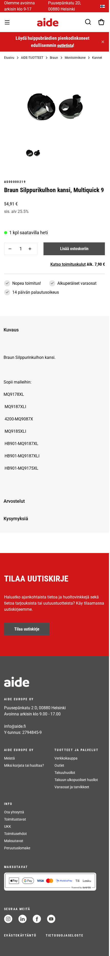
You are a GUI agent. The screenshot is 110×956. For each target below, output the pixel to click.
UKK (7, 826)
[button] (53, 329)
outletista (64, 45)
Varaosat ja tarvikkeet (71, 787)
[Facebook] (37, 919)
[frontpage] (50, 682)
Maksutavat (13, 841)
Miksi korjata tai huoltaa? (24, 765)
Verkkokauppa (66, 758)
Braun (54, 58)
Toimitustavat (15, 819)
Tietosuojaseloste (65, 935)
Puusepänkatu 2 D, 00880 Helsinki (35, 707)
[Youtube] (51, 919)
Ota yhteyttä (14, 812)
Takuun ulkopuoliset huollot (76, 780)
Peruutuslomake (17, 848)
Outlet (59, 765)
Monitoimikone (75, 58)
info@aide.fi (15, 726)
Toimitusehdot (15, 834)
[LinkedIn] (22, 919)
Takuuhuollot (64, 773)
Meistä (9, 758)
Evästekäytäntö (20, 935)
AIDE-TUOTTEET (32, 58)
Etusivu (9, 58)
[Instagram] (8, 919)
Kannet (97, 58)
